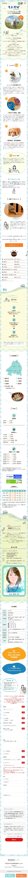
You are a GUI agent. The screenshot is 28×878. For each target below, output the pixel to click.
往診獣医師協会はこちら (14, 245)
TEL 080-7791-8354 (8, 867)
